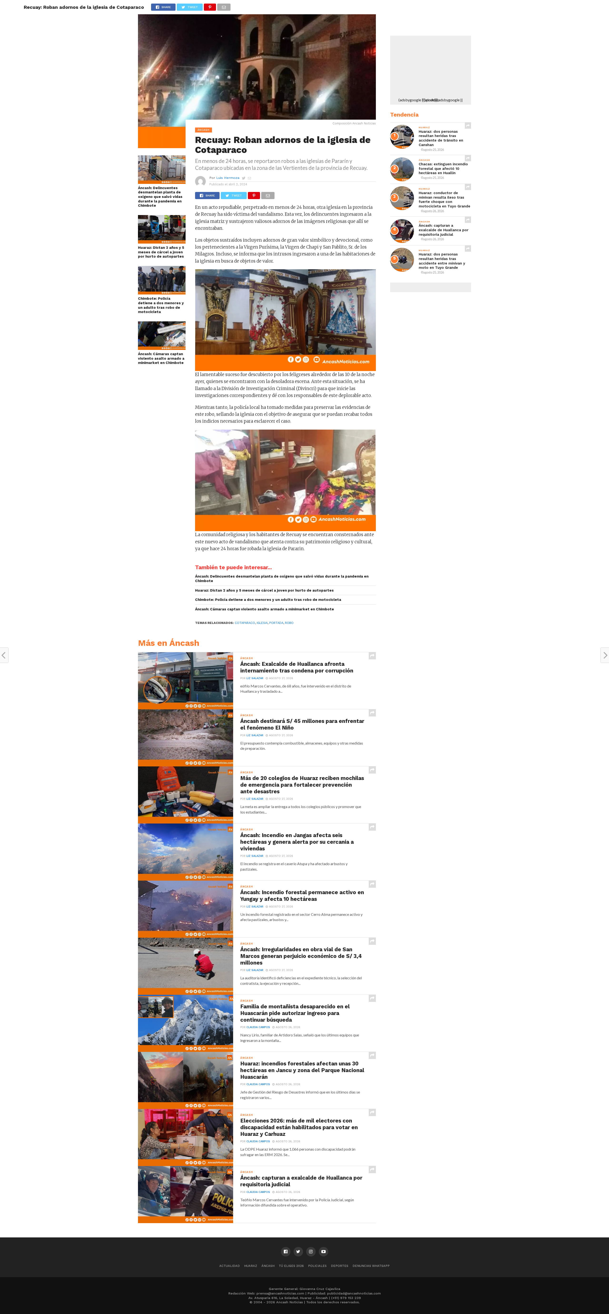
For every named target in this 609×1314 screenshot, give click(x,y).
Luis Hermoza (227, 178)
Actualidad (229, 1266)
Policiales (317, 1266)
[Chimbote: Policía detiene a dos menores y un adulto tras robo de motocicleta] (162, 293)
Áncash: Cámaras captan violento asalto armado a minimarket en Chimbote (161, 358)
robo (289, 623)
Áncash (268, 1266)
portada (276, 623)
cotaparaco (245, 623)
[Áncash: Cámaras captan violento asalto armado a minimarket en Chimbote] (162, 348)
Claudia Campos (258, 1027)
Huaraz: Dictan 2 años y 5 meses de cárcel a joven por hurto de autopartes (161, 252)
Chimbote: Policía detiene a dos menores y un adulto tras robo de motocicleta (161, 305)
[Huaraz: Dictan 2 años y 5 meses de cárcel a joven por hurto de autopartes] (162, 242)
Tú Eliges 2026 (291, 1266)
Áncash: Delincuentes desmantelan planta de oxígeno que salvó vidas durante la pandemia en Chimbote (160, 197)
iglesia (262, 623)
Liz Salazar (254, 678)
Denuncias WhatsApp (371, 1266)
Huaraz (250, 1266)
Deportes (339, 1266)
